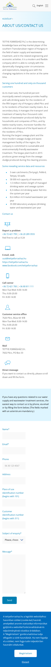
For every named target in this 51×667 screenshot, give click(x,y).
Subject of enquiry (11, 533)
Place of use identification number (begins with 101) (13, 493)
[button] (33, 5)
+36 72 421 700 (9, 286)
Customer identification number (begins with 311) (13, 515)
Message (6, 551)
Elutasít (25, 662)
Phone (5, 459)
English (40, 5)
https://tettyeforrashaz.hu (15, 262)
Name (5, 429)
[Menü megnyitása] (46, 5)
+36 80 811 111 (26, 286)
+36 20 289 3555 (27, 234)
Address (6, 474)
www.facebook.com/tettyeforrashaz (19, 265)
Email (5, 444)
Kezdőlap (7, 18)
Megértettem (25, 653)
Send (9, 600)
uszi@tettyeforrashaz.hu (14, 258)
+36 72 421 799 (9, 234)
